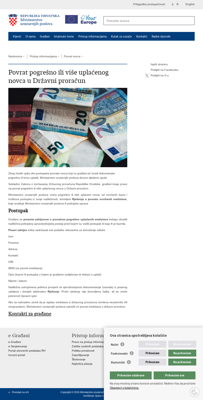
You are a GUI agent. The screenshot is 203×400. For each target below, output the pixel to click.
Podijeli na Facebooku (164, 69)
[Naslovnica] (34, 21)
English (190, 4)
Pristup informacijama (92, 36)
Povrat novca (72, 56)
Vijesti (17, 36)
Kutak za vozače (121, 36)
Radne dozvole (161, 36)
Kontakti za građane (29, 314)
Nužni (114, 344)
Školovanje (78, 359)
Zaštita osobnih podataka (87, 346)
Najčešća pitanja (82, 363)
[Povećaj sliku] (67, 127)
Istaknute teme (64, 36)
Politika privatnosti (83, 350)
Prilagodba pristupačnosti (149, 4)
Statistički (118, 362)
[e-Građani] (25, 4)
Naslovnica (15, 56)
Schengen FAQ (22, 45)
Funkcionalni (119, 353)
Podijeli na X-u (160, 75)
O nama (30, 36)
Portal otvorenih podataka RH (26, 350)
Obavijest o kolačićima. (124, 387)
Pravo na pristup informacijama (91, 341)
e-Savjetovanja (17, 346)
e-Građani (14, 341)
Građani (45, 36)
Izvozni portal (16, 355)
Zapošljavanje (80, 355)
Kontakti (141, 36)
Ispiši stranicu (159, 64)
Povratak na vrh (20, 392)
